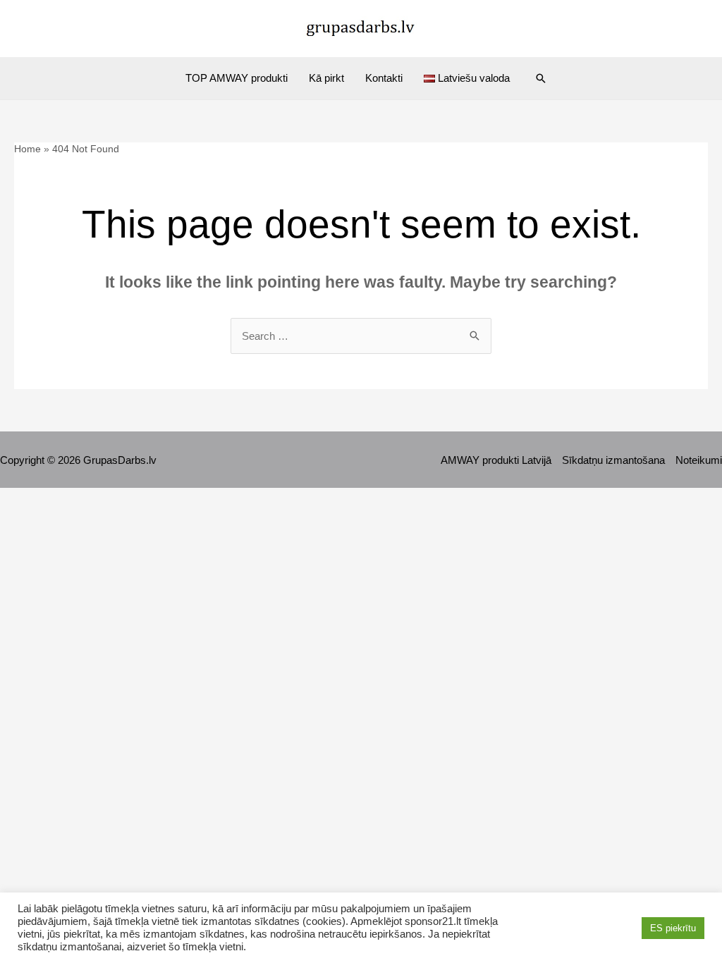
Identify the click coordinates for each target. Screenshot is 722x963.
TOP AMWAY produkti (236, 78)
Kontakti (384, 78)
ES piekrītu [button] (673, 928)
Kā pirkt (326, 78)
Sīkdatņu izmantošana (613, 460)
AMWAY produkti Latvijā (496, 460)
